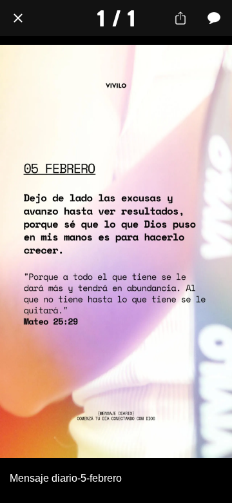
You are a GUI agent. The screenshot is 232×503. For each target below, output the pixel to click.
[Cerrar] (18, 18)
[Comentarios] (213, 18)
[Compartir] (180, 18)
